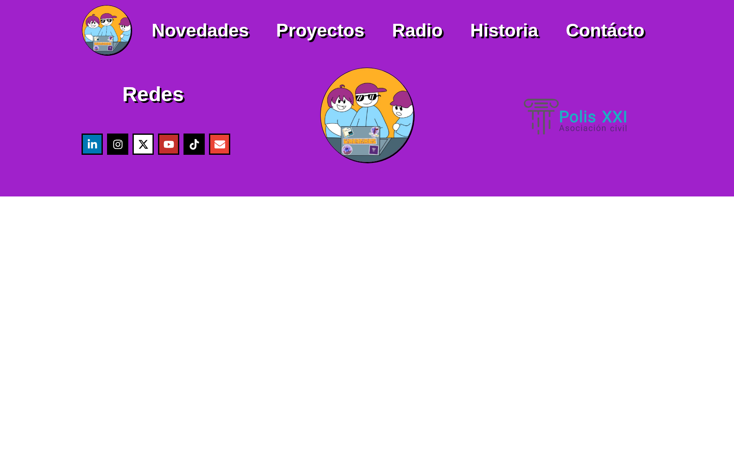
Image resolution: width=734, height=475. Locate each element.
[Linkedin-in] (92, 144)
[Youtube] (168, 144)
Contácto (605, 30)
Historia (504, 30)
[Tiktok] (194, 144)
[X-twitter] (143, 144)
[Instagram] (117, 144)
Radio (417, 30)
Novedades (200, 30)
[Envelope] (219, 144)
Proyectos (320, 30)
